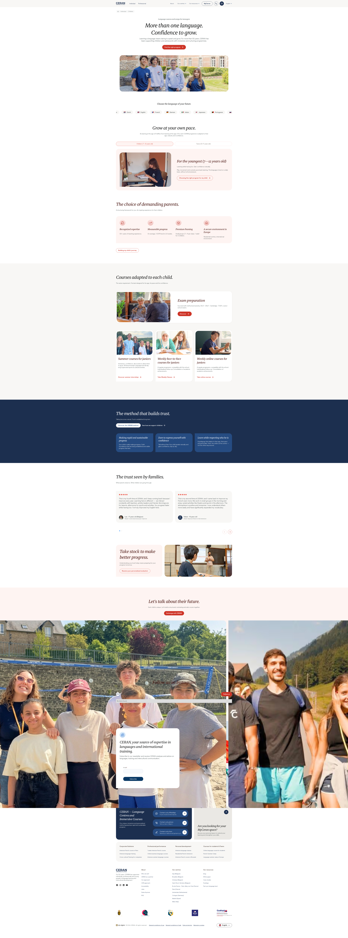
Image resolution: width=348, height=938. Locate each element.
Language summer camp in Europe (213, 857)
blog (204, 873)
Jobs (142, 889)
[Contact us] (222, 3)
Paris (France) (176, 889)
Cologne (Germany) (178, 895)
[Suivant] (230, 532)
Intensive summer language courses (158, 857)
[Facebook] (117, 885)
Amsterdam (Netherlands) (179, 892)
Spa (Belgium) (176, 873)
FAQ (142, 895)
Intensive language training (127, 853)
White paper (207, 877)
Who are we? (145, 873)
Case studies (207, 880)
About (172, 3)
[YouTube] (127, 885)
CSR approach (145, 883)
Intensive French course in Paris (129, 850)
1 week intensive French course (157, 850)
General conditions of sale (173, 925)
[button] (132, 3)
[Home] (118, 11)
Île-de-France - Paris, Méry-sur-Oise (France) (185, 886)
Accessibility (145, 886)
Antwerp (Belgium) (177, 880)
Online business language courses (158, 853)
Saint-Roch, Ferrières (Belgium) (181, 883)
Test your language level (210, 886)
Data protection (187, 925)
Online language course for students (214, 850)
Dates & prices (145, 892)
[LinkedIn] (124, 885)
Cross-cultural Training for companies (131, 857)
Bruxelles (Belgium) (177, 877)
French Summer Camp (209, 853)
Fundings (206, 883)
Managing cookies (198, 925)
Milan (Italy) (175, 901)
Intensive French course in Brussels (185, 857)
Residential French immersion (183, 853)
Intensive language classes (183, 850)
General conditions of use (156, 925)
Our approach (145, 880)
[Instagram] (120, 885)
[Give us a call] (216, 3)
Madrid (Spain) (176, 898)
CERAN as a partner (147, 877)
